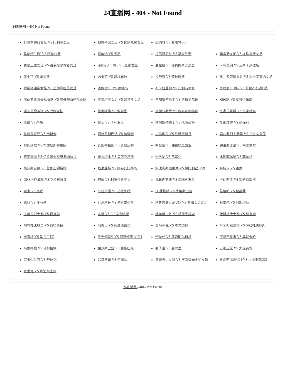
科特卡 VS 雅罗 (231, 168)
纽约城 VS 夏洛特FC (170, 42)
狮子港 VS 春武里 (168, 248)
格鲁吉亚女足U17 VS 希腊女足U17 (181, 202)
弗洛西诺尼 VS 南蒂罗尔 (238, 145)
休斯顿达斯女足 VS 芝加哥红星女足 (50, 88)
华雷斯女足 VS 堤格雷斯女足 (241, 54)
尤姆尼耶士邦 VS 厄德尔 (42, 214)
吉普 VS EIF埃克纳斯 (113, 214)
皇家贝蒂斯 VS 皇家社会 (238, 111)
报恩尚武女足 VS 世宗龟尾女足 (121, 42)
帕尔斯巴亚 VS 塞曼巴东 (116, 248)
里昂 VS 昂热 (33, 122)
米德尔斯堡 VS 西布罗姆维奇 (176, 111)
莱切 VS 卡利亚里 (111, 122)
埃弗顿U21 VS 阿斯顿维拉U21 (120, 237)
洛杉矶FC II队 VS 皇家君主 (118, 65)
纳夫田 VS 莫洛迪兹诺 (114, 225)
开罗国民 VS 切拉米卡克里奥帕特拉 (50, 157)
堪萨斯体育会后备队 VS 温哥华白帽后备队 (55, 100)
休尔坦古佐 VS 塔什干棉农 (175, 214)
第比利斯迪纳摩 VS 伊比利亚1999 (180, 168)
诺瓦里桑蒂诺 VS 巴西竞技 (43, 111)
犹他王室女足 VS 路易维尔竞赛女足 (50, 65)
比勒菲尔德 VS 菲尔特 (236, 157)
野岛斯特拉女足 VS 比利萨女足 (47, 42)
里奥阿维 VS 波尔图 (112, 111)
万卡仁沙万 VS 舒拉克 (40, 260)
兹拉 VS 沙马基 (35, 202)
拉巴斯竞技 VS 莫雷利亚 (173, 54)
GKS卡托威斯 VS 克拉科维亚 (45, 180)
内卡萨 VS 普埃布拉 (112, 77)
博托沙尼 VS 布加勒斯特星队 (45, 145)
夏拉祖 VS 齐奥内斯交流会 (175, 65)
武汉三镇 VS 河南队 (112, 260)
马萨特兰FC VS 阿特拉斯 (42, 54)
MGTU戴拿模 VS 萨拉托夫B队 (242, 225)
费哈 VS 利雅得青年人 (114, 180)
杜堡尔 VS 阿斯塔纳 (234, 202)
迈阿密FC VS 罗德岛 (113, 88)
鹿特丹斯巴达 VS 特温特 (116, 134)
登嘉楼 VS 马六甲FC (39, 237)
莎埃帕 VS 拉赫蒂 (233, 191)
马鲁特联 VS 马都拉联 (40, 248)
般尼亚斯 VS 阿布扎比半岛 (117, 168)
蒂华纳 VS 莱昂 (109, 54)
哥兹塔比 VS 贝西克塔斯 (116, 157)
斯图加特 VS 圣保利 (234, 122)
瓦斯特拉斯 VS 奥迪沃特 (116, 145)
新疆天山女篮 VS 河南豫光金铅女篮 (181, 260)
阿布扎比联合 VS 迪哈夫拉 (43, 225)
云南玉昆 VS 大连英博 (236, 248)
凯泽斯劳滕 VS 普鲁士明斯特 (45, 168)
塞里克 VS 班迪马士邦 (40, 271)
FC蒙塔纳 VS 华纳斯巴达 (173, 191)
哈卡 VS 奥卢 (33, 191)
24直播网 (130, 287)
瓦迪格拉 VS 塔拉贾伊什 (116, 202)
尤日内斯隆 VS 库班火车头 (175, 180)
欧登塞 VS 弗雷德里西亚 (173, 145)
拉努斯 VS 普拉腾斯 (170, 77)
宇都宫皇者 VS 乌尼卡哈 (238, 237)
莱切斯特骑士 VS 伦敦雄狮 (175, 122)
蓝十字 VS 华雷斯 (37, 77)
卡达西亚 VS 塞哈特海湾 (238, 180)
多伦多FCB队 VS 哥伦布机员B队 (244, 88)
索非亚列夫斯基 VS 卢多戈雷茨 (243, 134)
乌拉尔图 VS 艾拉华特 (114, 191)
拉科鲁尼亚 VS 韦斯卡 (40, 134)
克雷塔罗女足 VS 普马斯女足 (119, 100)
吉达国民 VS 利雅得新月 (173, 134)
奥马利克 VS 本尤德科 (171, 225)
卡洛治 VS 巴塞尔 (168, 157)
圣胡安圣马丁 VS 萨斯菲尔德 (176, 100)
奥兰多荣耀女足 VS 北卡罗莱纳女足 (246, 77)
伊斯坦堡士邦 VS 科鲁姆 (238, 214)
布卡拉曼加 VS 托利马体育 (175, 88)
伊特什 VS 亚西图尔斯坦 (173, 237)
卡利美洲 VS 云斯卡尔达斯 (239, 65)
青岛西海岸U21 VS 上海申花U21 (243, 260)
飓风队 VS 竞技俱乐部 (236, 100)
